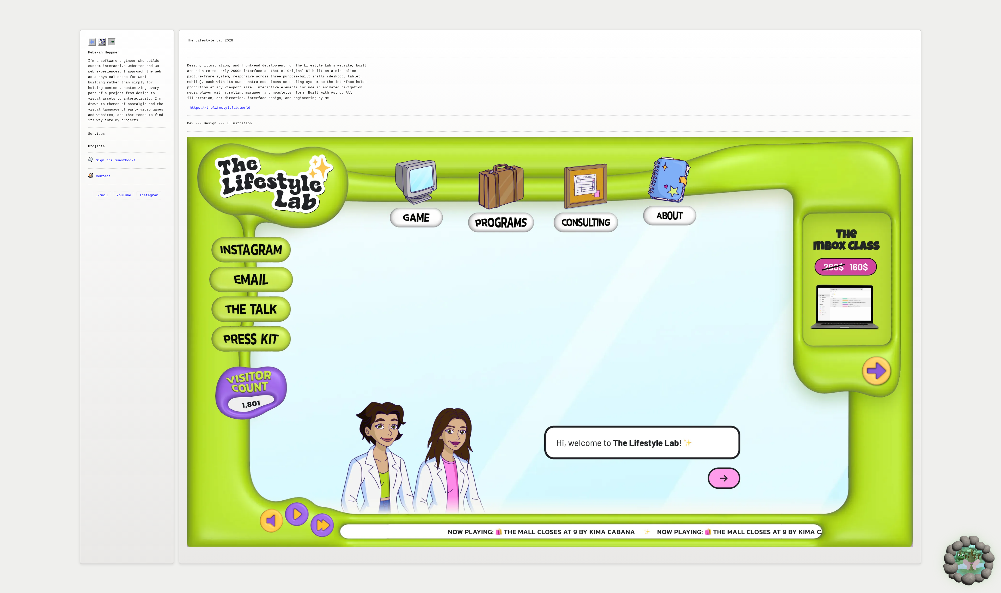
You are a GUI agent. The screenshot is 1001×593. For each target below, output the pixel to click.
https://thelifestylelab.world (220, 108)
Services (96, 134)
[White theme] (102, 42)
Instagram (148, 195)
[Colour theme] (92, 42)
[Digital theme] (112, 42)
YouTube (124, 195)
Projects (96, 146)
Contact (103, 176)
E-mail (102, 195)
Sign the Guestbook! (116, 160)
